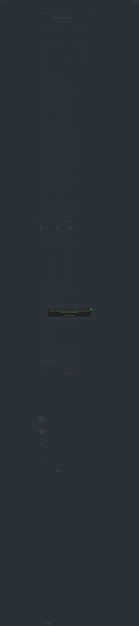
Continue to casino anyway (69, 315)
